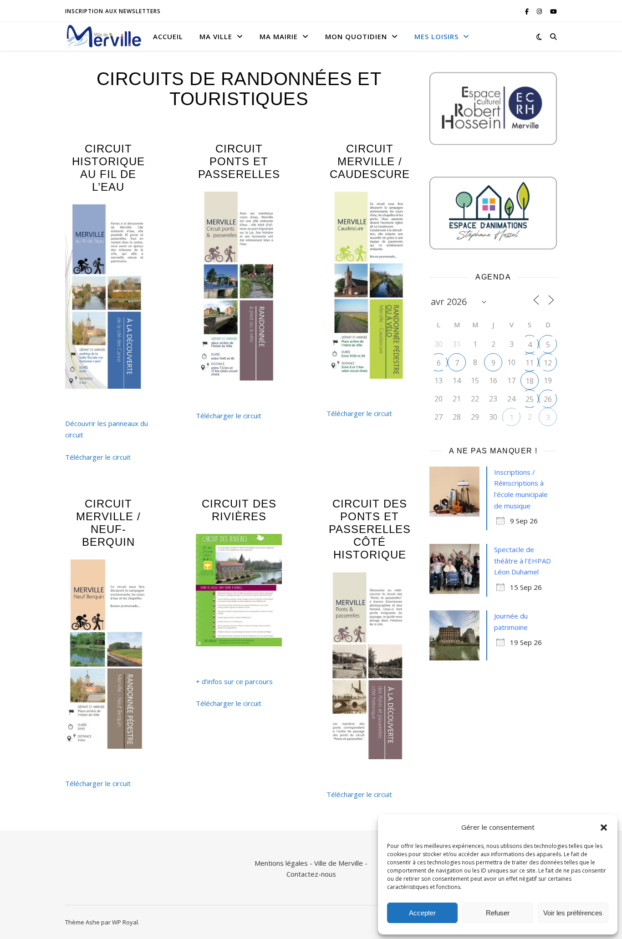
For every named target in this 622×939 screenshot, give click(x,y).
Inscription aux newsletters (113, 11)
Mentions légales (281, 863)
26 (548, 399)
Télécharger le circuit (98, 457)
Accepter (422, 913)
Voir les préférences (572, 913)
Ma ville (215, 36)
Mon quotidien (356, 36)
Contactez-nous (311, 873)
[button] (603, 827)
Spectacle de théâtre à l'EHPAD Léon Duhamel (522, 560)
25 (529, 399)
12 (548, 363)
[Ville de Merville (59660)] (104, 36)
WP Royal (125, 922)
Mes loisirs (436, 36)
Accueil (168, 36)
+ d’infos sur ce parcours (234, 681)
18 (529, 381)
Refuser (498, 913)
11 (529, 363)
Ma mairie (279, 36)
